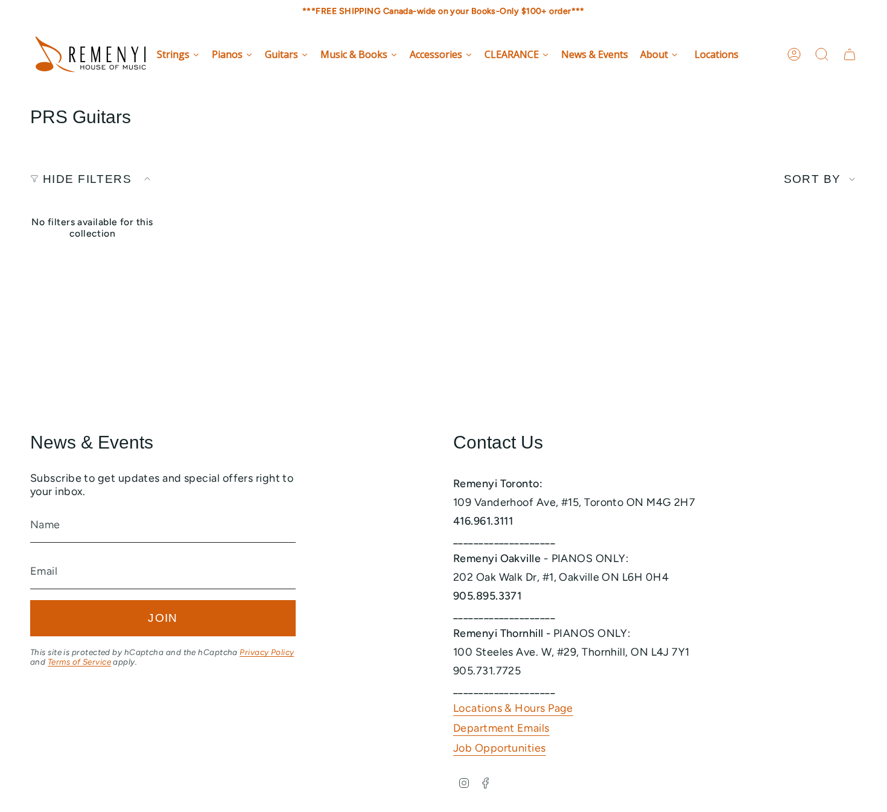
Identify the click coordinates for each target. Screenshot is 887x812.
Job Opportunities (499, 748)
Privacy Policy (267, 652)
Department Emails (501, 728)
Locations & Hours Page (513, 708)
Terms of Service (79, 662)
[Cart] (849, 54)
